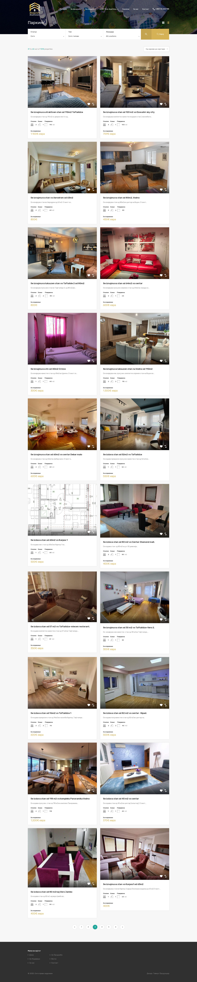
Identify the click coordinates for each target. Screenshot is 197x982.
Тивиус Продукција (161, 973)
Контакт (145, 9)
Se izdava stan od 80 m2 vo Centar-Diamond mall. (129, 542)
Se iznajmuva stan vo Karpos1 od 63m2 (123, 884)
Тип (70, 32)
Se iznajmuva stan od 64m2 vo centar (123, 283)
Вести (53, 959)
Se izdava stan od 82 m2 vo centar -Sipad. (125, 713)
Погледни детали (62, 97)
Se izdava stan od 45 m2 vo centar (121, 798)
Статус (34, 32)
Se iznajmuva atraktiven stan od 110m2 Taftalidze (57, 112)
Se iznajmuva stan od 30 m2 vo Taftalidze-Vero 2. (129, 627)
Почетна (63, 9)
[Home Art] (34, 15)
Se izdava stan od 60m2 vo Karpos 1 (49, 540)
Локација (110, 32)
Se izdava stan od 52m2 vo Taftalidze (122, 454)
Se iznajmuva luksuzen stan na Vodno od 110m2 (128, 369)
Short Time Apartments (109, 9)
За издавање (90, 9)
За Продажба (56, 955)
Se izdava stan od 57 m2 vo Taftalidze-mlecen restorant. (60, 626)
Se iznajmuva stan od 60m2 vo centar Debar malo (56, 454)
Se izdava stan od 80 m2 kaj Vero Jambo (51, 892)
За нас (135, 9)
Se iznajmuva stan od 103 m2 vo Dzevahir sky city (129, 112)
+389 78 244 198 (162, 9)
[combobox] (46, 36)
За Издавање (34, 959)
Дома (31, 955)
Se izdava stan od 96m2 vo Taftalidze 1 (51, 713)
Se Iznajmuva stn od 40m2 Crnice (48, 369)
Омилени (125, 9)
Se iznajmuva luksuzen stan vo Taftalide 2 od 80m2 (57, 283)
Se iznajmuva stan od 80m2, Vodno (121, 197)
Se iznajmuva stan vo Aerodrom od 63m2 (52, 197)
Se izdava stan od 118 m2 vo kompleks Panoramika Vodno (60, 798)
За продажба (76, 9)
